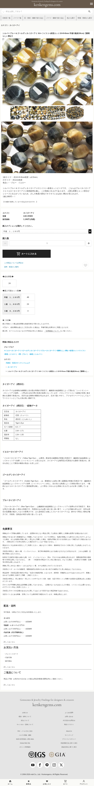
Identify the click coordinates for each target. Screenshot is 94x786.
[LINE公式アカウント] (47, 765)
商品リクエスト (69, 724)
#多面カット (73, 350)
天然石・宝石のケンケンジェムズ (18, 363)
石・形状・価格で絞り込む (33, 18)
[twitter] (61, 765)
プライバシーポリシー (69, 739)
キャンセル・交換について (25, 724)
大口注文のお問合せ (69, 720)
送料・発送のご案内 (11, 267)
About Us (69, 731)
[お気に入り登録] (85, 265)
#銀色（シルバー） (36, 354)
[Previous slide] (5, 76)
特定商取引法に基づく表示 (69, 743)
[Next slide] (89, 76)
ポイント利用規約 (24, 747)
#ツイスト (82, 350)
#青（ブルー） (23, 354)
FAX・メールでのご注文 (25, 731)
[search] (89, 11)
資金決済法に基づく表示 (69, 747)
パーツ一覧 (17, 18)
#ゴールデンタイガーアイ (31, 350)
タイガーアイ (12, 367)
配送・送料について (25, 716)
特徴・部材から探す (85, 18)
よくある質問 (69, 712)
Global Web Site (25, 743)
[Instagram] (54, 765)
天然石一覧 (6, 18)
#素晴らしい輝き (62, 350)
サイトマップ (69, 735)
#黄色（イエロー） (11, 354)
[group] (47, 71)
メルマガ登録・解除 (25, 735)
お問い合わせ (69, 716)
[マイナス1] (5, 243)
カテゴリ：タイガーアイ (10, 25)
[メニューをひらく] (90, 4)
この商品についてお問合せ (13, 263)
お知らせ (25, 712)
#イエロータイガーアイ (12, 350)
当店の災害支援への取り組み (25, 739)
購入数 (6, 238)
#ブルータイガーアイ (48, 350)
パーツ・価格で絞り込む (55, 18)
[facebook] (40, 765)
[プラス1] (88, 243)
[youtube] (33, 765)
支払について (25, 720)
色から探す (71, 18)
